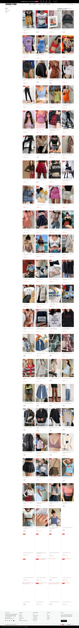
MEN (43, 4)
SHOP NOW (55, 1)
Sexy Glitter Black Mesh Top (27, 179)
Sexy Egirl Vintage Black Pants (28, 154)
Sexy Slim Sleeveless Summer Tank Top (28, 254)
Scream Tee (38, 29)
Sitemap (20, 619)
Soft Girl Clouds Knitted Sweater (41, 577)
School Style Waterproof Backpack (27, 30)
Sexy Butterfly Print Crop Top (67, 79)
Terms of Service (35, 619)
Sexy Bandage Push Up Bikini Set (54, 54)
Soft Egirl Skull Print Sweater (41, 477)
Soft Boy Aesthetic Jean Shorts (28, 403)
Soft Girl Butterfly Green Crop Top (28, 577)
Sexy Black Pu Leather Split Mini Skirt (28, 80)
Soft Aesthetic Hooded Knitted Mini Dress (41, 379)
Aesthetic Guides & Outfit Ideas (23, 620)
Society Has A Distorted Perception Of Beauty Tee (53, 329)
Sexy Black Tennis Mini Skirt (41, 79)
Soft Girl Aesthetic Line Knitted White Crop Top (28, 528)
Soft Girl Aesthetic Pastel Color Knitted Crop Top (54, 528)
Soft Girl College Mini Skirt (53, 577)
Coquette (48, 616)
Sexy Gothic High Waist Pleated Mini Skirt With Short (67, 180)
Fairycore (48, 615)
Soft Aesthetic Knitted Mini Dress (54, 378)
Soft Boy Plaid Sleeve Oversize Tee (54, 428)
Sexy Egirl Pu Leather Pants (67, 129)
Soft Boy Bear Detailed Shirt (41, 403)
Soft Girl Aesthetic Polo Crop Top (28, 552)
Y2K (47, 614)
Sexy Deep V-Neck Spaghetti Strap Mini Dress (67, 105)
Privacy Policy (35, 620)
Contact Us (20, 615)
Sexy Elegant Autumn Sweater (41, 154)
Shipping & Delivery (35, 615)
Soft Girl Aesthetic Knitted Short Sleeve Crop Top (67, 503)
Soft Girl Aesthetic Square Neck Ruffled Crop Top (41, 553)
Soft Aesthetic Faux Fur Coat (54, 353)
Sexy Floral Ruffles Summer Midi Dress (67, 155)
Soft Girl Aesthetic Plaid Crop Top (68, 527)
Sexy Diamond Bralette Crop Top (28, 129)
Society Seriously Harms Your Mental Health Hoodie (67, 329)
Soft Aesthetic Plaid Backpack (67, 378)
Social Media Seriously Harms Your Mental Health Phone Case (41, 329)
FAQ (33, 614)
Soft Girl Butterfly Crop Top (67, 552)
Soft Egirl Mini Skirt (26, 477)
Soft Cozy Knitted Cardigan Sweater (67, 453)
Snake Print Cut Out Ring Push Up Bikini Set (28, 329)
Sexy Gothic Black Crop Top (54, 179)
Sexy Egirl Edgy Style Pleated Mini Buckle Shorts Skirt (55, 130)
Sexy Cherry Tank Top (40, 104)
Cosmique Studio (7, 10)
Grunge (48, 619)
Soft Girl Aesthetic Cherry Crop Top (67, 478)
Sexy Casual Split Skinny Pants (28, 104)
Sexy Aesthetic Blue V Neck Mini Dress (41, 55)
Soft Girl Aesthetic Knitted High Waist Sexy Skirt (41, 503)
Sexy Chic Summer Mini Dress (54, 104)
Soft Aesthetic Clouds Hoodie (27, 353)
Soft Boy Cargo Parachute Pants (54, 403)
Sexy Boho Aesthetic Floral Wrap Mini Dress (54, 80)
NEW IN (30, 4)
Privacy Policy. (26, 626)
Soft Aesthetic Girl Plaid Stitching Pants (68, 354)
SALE (53, 4)
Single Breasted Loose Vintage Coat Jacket (67, 279)
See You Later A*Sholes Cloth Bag (55, 29)
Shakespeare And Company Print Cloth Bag (68, 254)
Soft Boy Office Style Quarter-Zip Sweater (41, 428)
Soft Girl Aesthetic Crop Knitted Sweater (28, 503)
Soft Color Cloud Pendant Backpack (40, 453)
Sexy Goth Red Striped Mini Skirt (41, 179)
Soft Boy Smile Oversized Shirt (67, 427)
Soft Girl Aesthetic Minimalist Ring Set (42, 528)
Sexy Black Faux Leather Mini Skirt (68, 54)
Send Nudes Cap (65, 29)
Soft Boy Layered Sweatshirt (27, 427)
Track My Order (35, 616)
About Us (20, 614)
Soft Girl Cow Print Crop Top (67, 577)
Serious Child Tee (26, 54)
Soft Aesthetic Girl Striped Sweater (27, 379)
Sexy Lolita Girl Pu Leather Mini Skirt (54, 205)
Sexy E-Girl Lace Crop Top (40, 129)
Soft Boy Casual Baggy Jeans (67, 403)
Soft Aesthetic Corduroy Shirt (41, 353)
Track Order (20, 616)
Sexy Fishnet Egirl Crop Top (54, 154)
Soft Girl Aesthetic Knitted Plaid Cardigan (54, 503)
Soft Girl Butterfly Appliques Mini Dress (54, 553)
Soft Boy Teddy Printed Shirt (27, 452)
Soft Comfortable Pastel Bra (54, 452)
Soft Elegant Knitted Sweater (54, 477)
